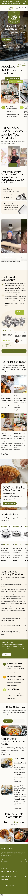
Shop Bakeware (6, 211)
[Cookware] (7, 393)
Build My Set (6, 39)
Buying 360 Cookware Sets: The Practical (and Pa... (19, 789)
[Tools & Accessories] (7, 431)
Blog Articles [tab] (8, 721)
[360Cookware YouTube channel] (13, 871)
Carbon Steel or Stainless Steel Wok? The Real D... (13, 742)
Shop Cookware (6, 197)
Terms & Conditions (10, 885)
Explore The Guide (12, 672)
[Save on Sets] (20, 431)
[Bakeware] (20, 393)
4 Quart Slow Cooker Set (4, 549)
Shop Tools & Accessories (4, 454)
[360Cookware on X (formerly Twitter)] (10, 871)
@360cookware (13, 822)
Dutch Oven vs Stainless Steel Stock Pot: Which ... (20, 762)
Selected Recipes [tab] (19, 721)
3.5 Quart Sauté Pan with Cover (17, 549)
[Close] (1, 895)
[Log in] (16, 8)
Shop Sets (17, 449)
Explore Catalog (11, 685)
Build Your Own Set (10, 503)
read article (4, 754)
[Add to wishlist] (8, 318)
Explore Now (10, 698)
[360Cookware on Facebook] (2, 871)
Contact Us (6, 654)
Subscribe (22, 861)
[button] (3, 8)
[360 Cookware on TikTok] (16, 871)
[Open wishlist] (23, 8)
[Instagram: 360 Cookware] (5, 871)
